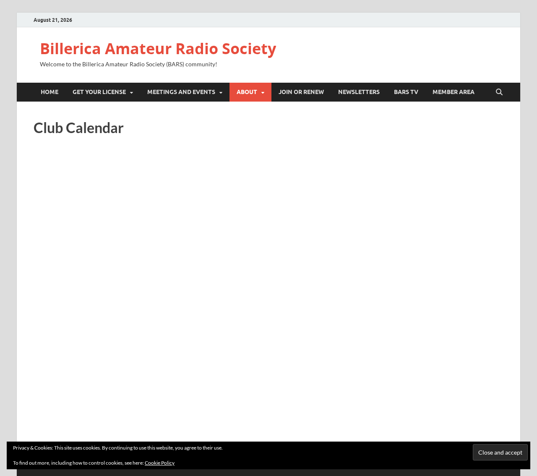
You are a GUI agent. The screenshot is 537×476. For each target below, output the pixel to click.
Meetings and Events (181, 92)
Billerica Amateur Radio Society (158, 48)
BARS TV (406, 92)
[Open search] (499, 92)
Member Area (453, 92)
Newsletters (359, 92)
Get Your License (99, 92)
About (247, 92)
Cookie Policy (160, 463)
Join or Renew (301, 92)
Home (49, 92)
